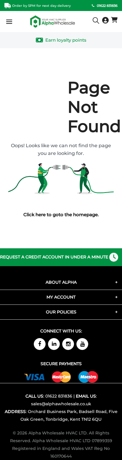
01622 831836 (58, 396)
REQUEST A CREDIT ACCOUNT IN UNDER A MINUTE (54, 257)
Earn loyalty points (65, 40)
